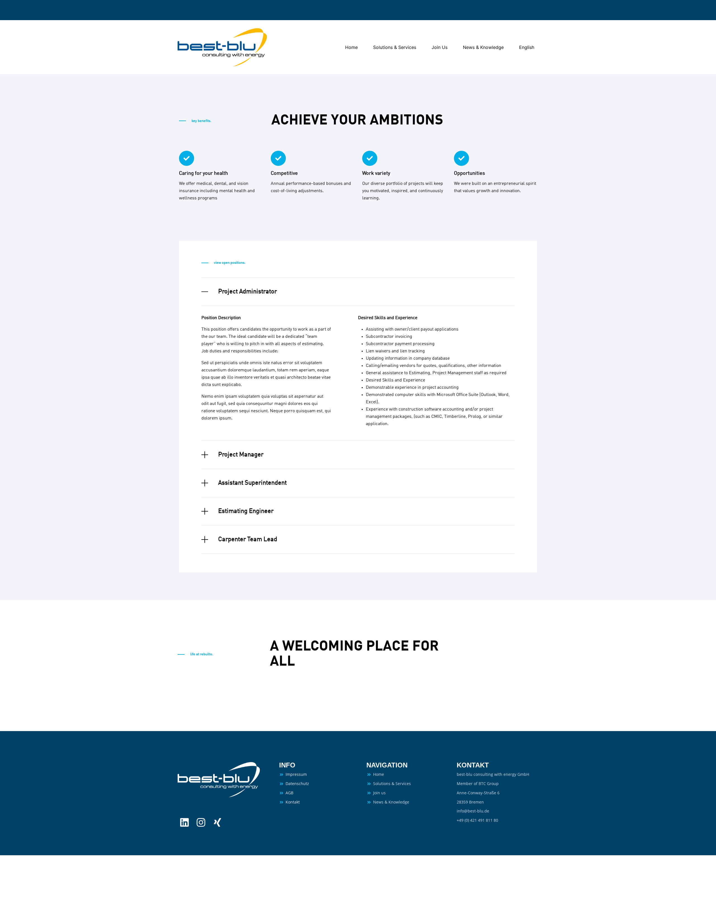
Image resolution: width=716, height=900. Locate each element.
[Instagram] (201, 822)
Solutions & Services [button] (394, 47)
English (526, 47)
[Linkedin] (184, 822)
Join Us (439, 47)
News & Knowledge (483, 47)
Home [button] (351, 47)
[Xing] (217, 822)
